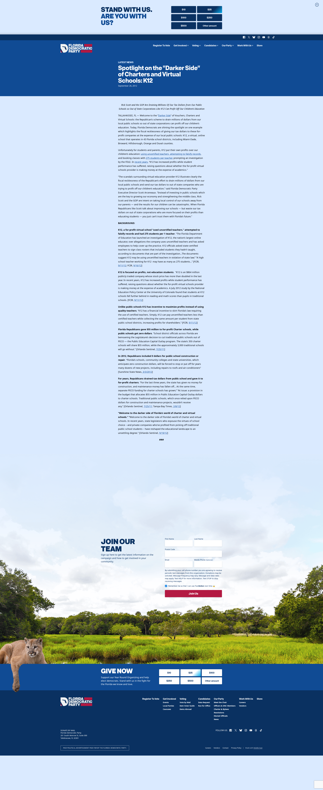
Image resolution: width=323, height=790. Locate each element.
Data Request (204, 702)
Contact (225, 748)
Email (167, 560)
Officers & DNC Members (224, 706)
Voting (195, 45)
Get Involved (180, 45)
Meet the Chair (220, 702)
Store (259, 45)
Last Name (198, 539)
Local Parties (168, 706)
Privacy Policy (236, 748)
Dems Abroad (186, 709)
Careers (242, 702)
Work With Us (244, 45)
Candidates (210, 45)
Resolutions (219, 713)
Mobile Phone (203, 560)
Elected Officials (221, 716)
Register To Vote (161, 45)
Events (166, 702)
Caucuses (167, 709)
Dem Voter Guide (187, 706)
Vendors (242, 706)
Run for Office (204, 706)
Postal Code (170, 549)
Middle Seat (258, 748)
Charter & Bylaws (221, 709)
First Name (169, 539)
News (216, 719)
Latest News (125, 62)
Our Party (227, 45)
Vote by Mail (185, 702)
